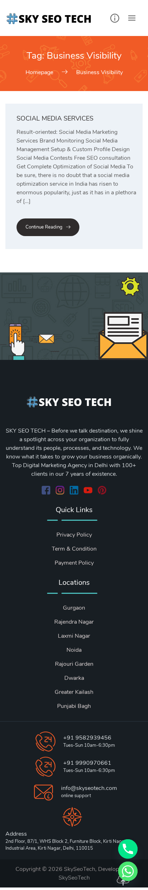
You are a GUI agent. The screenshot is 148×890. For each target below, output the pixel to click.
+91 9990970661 (87, 763)
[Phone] (128, 849)
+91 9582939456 (87, 738)
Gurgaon (74, 608)
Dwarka (74, 678)
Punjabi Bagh (74, 706)
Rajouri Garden (74, 664)
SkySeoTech (74, 878)
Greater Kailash (74, 692)
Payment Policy (74, 563)
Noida (74, 650)
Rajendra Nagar (74, 622)
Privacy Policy (74, 535)
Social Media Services (55, 118)
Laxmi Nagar (74, 636)
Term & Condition (74, 549)
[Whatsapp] (128, 871)
